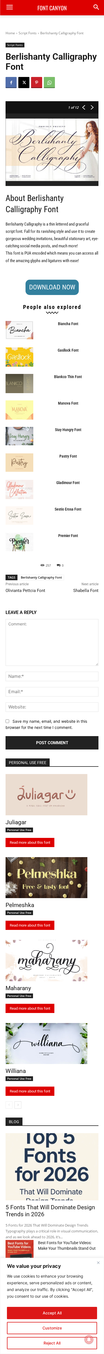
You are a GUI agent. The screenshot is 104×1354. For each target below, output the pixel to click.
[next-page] (17, 1105)
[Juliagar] (46, 794)
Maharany (18, 988)
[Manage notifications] (89, 1339)
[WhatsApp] (49, 82)
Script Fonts (28, 33)
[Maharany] (46, 960)
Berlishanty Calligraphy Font (41, 577)
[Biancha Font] (19, 330)
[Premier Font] (19, 542)
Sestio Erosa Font (68, 509)
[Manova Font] (19, 410)
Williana (16, 1071)
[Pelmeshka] (46, 877)
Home (10, 33)
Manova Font (68, 403)
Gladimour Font (68, 482)
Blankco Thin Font (68, 376)
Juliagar (16, 822)
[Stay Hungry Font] (19, 436)
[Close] (98, 1262)
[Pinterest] (36, 82)
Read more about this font (30, 842)
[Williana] (46, 1043)
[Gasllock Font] (19, 357)
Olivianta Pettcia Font (25, 590)
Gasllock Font (68, 350)
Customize (52, 1328)
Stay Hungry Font (68, 429)
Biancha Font (68, 323)
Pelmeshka (20, 905)
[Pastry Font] (19, 462)
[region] (52, 1306)
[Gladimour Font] (19, 489)
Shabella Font (85, 590)
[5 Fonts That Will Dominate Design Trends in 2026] (52, 1166)
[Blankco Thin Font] (19, 383)
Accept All (52, 1313)
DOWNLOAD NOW (52, 287)
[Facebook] (11, 82)
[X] (23, 82)
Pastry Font (68, 456)
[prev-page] (9, 1105)
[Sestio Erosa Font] (19, 515)
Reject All (52, 1343)
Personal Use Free (19, 830)
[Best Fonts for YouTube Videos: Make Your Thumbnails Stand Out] (20, 1249)
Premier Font (68, 535)
